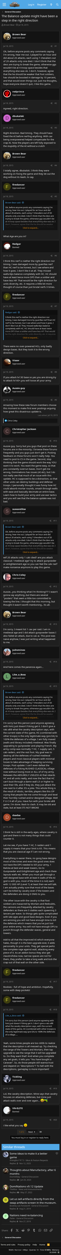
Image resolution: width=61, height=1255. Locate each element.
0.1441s (48, 1250)
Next (30, 1131)
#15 (55, 686)
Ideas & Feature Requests (37, 1160)
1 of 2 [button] (21, 1131)
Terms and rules (8, 1244)
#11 (55, 520)
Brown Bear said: (13, 202)
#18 (55, 1009)
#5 (56, 196)
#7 (56, 306)
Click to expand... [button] (30, 227)
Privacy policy (24, 1244)
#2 (56, 103)
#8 (56, 372)
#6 (56, 255)
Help (35, 1244)
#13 (55, 624)
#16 (55, 827)
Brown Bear (9, 24)
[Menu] (4, 5)
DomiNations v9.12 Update (26, 1186)
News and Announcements (30, 1189)
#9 (56, 400)
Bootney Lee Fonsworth (20, 1205)
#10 (55, 441)
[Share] (51, 46)
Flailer (12, 1218)
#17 (55, 981)
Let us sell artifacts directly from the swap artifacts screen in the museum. (33, 1200)
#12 (55, 586)
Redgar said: (11, 312)
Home (42, 1244)
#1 (56, 46)
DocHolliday (15, 1176)
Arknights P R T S (17, 1160)
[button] (58, 1252)
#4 (56, 165)
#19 (55, 1088)
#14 (55, 661)
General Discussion (30, 1176)
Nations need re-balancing (26, 1215)
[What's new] (51, 4)
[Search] (57, 4)
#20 (55, 1120)
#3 (56, 127)
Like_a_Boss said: (13, 1015)
